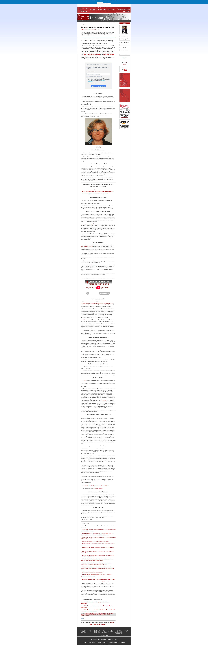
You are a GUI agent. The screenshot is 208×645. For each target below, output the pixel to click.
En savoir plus (99, 3)
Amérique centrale (97, 631)
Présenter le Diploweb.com (124, 42)
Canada (104, 613)
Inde (104, 631)
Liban (102, 613)
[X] (83, 619)
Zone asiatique (104, 632)
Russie (96, 613)
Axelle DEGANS (85, 29)
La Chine (83, 380)
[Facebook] (81, 619)
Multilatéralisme (84, 615)
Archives (124, 64)
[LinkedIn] (82, 619)
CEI (90, 631)
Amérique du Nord (97, 630)
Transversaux (116, 22)
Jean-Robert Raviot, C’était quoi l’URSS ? (91, 189)
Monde (110, 20)
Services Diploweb (119, 20)
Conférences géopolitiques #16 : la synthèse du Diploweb (97, 485)
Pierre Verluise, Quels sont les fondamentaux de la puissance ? (95, 194)
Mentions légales (114, 639)
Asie (101, 20)
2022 (88, 615)
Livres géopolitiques (118, 632)
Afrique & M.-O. (105, 20)
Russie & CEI (93, 20)
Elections (102, 614)
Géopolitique (90, 614)
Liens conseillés (124, 62)
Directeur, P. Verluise (124, 33)
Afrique (105, 614)
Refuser (109, 3)
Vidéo (126, 631)
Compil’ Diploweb (119, 631)
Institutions (83, 631)
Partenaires (125, 57)
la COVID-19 (104, 400)
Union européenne (88, 20)
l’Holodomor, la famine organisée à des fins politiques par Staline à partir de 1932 (97, 303)
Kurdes (85, 359)
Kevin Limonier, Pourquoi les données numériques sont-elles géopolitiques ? (98, 191)
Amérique (98, 20)
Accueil (109, 22)
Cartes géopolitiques (81, 20)
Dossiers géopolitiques (119, 633)
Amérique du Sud (97, 632)
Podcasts (126, 630)
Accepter (105, 3)
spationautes (108, 515)
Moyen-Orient (110, 631)
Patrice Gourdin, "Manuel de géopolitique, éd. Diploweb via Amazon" (95, 541)
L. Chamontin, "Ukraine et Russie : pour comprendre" (92, 572)
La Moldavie (84, 319)
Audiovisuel (114, 20)
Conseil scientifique (124, 36)
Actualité (108, 614)
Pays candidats (83, 632)
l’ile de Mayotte (94, 265)
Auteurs (124, 47)
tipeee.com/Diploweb (124, 117)
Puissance (98, 614)
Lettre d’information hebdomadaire (92, 54)
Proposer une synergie (125, 60)
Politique (94, 614)
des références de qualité (98, 488)
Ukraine (99, 613)
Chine (104, 630)
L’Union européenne (86, 417)
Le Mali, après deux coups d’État (88, 224)
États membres (83, 630)
